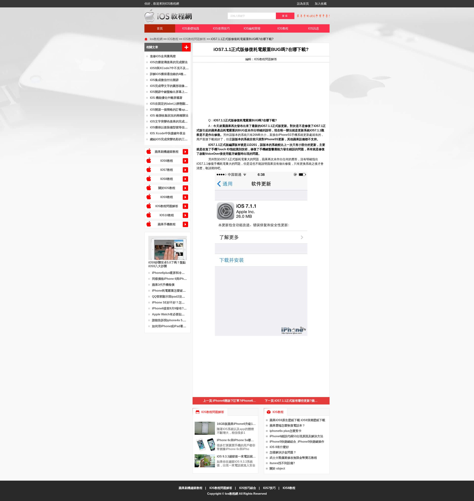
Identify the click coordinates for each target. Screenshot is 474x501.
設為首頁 (303, 3)
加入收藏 (321, 3)
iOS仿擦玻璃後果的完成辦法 (169, 62)
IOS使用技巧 (221, 28)
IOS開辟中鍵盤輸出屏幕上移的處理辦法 (176, 91)
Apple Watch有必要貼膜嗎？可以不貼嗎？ (180, 314)
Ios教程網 (156, 39)
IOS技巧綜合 (247, 488)
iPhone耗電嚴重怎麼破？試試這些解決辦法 (180, 290)
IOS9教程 (166, 197)
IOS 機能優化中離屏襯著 (166, 97)
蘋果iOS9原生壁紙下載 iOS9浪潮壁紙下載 (297, 420)
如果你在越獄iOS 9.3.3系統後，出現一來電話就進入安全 (236, 463)
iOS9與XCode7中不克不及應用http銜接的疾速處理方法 (187, 68)
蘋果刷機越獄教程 (166, 151)
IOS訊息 (313, 28)
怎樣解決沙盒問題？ (283, 452)
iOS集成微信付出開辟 (164, 80)
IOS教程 (282, 28)
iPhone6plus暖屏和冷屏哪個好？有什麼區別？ (183, 272)
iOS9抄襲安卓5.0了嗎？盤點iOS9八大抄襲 (167, 264)
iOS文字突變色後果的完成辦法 (170, 121)
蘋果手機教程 (167, 224)
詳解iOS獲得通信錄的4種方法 (169, 74)
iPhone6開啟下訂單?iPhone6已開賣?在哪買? (243, 400)
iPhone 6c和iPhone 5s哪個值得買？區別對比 (236, 440)
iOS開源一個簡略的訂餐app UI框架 (173, 109)
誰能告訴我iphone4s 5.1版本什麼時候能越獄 (181, 320)
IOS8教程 (166, 178)
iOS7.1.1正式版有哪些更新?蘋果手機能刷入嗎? (306, 400)
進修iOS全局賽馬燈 (163, 56)
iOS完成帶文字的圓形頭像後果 (170, 85)
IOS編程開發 (252, 28)
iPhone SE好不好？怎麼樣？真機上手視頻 (180, 302)
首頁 (160, 28)
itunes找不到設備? (282, 463)
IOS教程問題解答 (194, 39)
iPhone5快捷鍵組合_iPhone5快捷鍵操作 (297, 441)
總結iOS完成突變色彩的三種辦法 (171, 139)
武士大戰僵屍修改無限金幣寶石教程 (293, 457)
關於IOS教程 (166, 188)
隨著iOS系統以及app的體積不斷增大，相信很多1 (235, 430)
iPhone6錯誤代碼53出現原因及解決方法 (296, 436)
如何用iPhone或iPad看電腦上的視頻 (176, 326)
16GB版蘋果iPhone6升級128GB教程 (236, 423)
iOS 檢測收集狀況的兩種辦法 (169, 115)
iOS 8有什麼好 (279, 447)
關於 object (277, 468)
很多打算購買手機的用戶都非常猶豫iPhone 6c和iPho (236, 447)
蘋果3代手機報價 (163, 284)
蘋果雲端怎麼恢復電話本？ (287, 425)
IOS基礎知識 (190, 28)
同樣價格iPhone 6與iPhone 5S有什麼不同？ (181, 278)
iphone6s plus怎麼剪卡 (285, 430)
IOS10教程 (167, 215)
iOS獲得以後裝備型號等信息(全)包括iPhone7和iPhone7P (188, 127)
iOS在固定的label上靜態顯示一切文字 (175, 103)
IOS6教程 (166, 160)
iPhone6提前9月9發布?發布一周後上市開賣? (182, 308)
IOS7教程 (166, 169)
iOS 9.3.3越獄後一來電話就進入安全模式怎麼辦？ (236, 456)
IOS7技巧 (269, 488)
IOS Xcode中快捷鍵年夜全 (168, 133)
